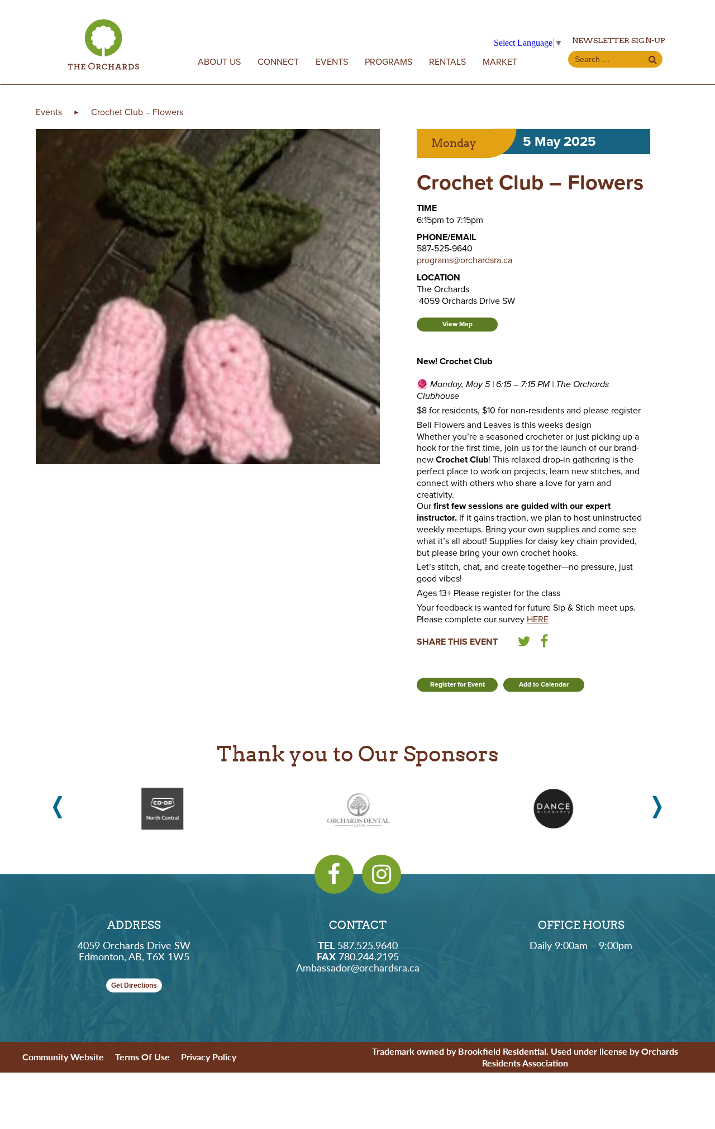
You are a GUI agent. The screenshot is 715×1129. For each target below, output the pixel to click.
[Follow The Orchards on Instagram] (381, 874)
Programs (388, 62)
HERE (538, 619)
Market (500, 62)
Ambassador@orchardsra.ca (358, 967)
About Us (219, 62)
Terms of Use (142, 1056)
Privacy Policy (208, 1056)
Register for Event (457, 684)
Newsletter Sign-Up (618, 40)
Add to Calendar (544, 684)
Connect (278, 62)
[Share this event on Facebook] (544, 643)
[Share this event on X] (524, 643)
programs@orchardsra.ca (464, 260)
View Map (457, 324)
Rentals (447, 62)
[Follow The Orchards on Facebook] (334, 874)
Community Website (63, 1056)
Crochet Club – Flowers (137, 112)
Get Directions (134, 985)
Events (332, 62)
